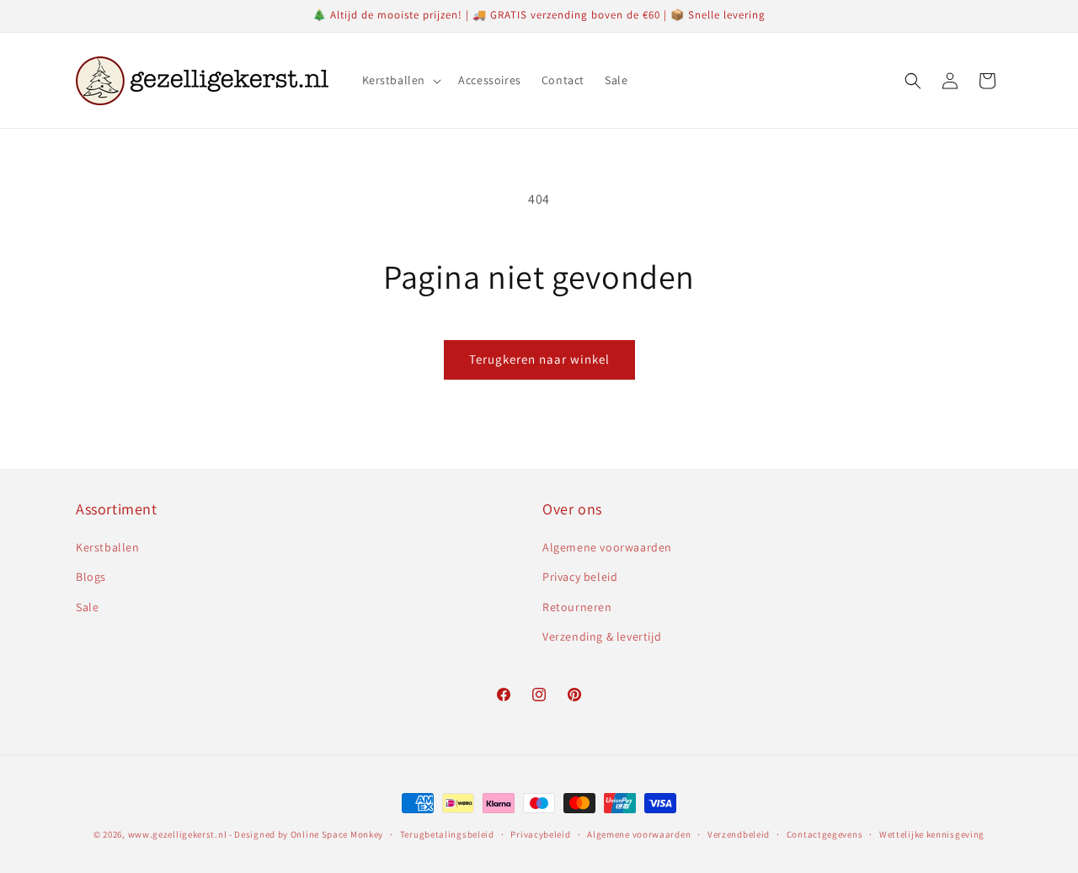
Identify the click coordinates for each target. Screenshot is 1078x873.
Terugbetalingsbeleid (447, 834)
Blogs (91, 576)
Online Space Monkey (337, 834)
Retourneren (577, 607)
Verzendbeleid (738, 834)
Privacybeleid (540, 834)
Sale (87, 607)
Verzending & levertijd (601, 636)
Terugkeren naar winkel (539, 359)
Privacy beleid (579, 576)
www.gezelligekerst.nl (177, 834)
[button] (400, 80)
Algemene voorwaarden (607, 547)
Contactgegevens (825, 834)
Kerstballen (108, 547)
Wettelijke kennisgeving (932, 834)
